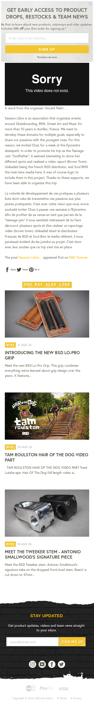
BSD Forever (78, 257)
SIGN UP (47, 49)
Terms (63, 698)
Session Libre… (30, 257)
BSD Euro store (44, 698)
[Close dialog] (90, 4)
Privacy (77, 698)
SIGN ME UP (72, 641)
